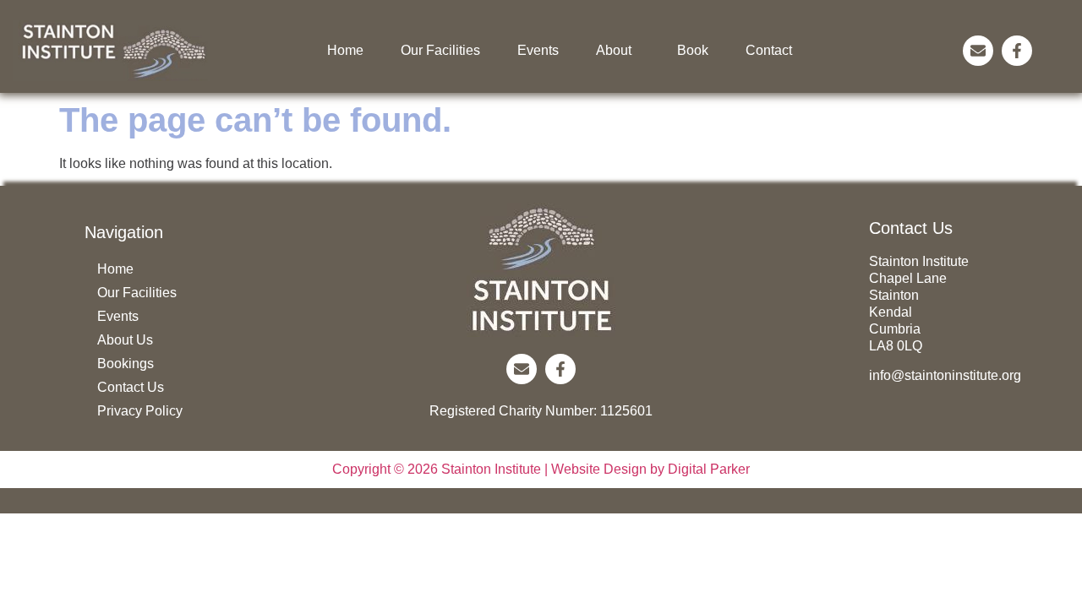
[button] (617, 50)
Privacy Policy (140, 411)
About (613, 50)
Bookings (125, 363)
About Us (125, 340)
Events (538, 50)
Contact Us (130, 387)
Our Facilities (440, 50)
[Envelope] (978, 50)
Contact (769, 50)
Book (692, 50)
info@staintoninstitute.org (945, 375)
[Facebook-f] (1017, 50)
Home (345, 50)
